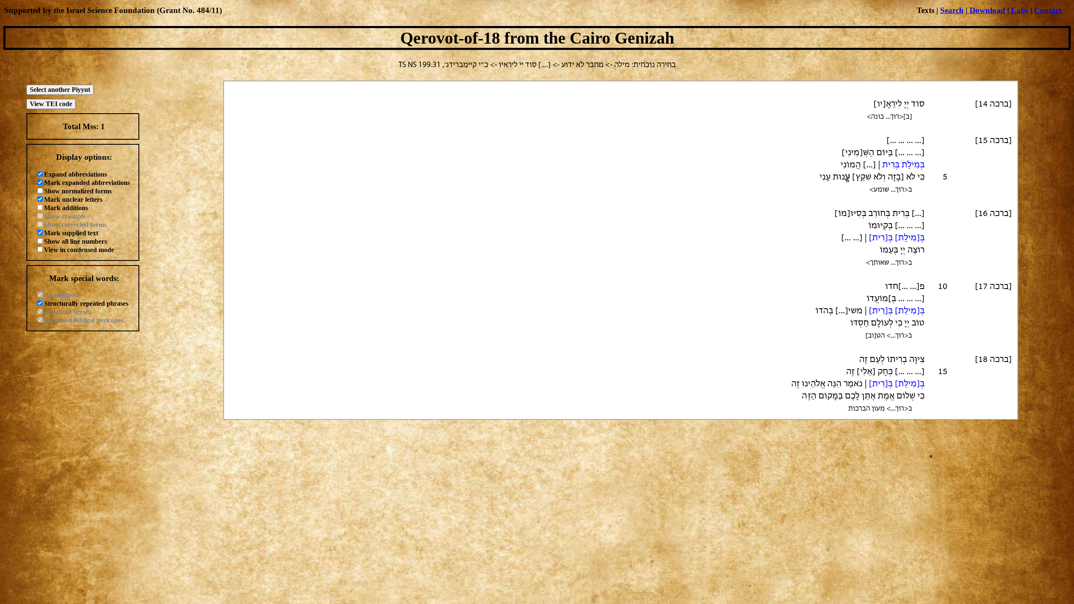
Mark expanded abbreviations (87, 182)
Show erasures (65, 216)
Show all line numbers (75, 241)
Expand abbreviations (75, 174)
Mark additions (66, 207)
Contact (1047, 10)
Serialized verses (67, 311)
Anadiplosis (60, 295)
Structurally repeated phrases (86, 303)
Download (987, 10)
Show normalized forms (78, 191)
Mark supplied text (71, 233)
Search (952, 10)
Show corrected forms (75, 224)
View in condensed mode (79, 249)
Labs (1019, 10)
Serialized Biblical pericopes (83, 320)
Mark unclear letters (73, 199)
